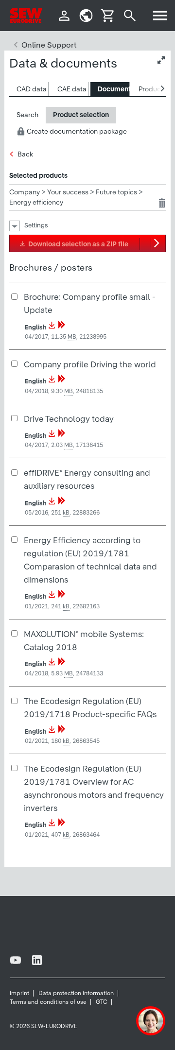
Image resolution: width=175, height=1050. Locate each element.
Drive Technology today (69, 419)
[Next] (158, 243)
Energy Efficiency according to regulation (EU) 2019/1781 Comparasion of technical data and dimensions (90, 559)
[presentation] (31, 89)
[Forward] (61, 327)
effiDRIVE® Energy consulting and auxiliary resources (87, 479)
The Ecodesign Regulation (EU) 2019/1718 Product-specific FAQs (90, 707)
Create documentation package (76, 131)
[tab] (29, 89)
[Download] (52, 327)
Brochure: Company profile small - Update (90, 303)
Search (27, 115)
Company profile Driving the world (90, 364)
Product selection (81, 115)
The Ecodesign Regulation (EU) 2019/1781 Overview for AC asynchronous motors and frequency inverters (94, 788)
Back (25, 154)
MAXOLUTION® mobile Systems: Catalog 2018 (84, 640)
